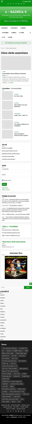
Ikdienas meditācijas (6, 373)
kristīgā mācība (25, 376)
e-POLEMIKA (5, 32)
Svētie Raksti (17, 396)
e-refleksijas (17, 113)
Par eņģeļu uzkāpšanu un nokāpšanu (7, 124)
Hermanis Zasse (21, 408)
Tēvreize (13, 401)
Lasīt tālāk (10, 82)
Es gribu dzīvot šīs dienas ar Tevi (9, 366)
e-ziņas (4, 71)
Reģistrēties (5, 188)
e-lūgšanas (2, 311)
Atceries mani (7, 180)
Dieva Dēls (14, 355)
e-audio (2, 300)
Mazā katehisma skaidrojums (9, 389)
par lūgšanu (5, 391)
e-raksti (2, 325)
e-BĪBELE (13, 32)
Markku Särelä (24, 407)
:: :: (14, 417)
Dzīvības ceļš (5, 363)
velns (19, 401)
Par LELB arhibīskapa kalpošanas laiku (11, 232)
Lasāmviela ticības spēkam (8, 156)
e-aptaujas (2, 297)
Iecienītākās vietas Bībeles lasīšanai (16, 63)
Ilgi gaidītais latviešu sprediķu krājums (11, 153)
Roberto (4, 75)
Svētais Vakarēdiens (6, 396)
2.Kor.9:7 (4, 245)
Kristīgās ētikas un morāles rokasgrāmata (12, 381)
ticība (22, 399)
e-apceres (16, 94)
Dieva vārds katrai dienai (16, 242)
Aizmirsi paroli (6, 189)
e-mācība (2, 314)
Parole (4, 174)
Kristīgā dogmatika (6, 376)
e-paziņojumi (3, 320)
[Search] (30, 32)
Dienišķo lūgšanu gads (21, 353)
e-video (2, 334)
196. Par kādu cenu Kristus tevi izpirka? (16, 42)
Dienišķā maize (5, 355)
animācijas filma (23, 348)
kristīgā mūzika (5, 378)
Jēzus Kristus (17, 373)
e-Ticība (21, 32)
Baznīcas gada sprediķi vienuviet (9, 151)
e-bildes (2, 303)
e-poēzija (2, 322)
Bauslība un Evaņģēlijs (7, 148)
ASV (3, 350)
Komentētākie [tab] (16, 88)
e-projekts (14, 28)
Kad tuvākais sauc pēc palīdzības (7, 105)
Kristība (24, 373)
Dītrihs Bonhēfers (16, 405)
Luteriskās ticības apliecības (8, 159)
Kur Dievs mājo (7, 95)
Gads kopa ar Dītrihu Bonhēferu (9, 368)
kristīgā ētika (5, 384)
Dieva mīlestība (5, 358)
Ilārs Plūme (16, 407)
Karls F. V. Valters (10, 408)
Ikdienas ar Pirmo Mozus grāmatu (10, 371)
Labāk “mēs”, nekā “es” (7, 114)
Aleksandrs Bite (5, 405)
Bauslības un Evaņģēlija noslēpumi (14, 350)
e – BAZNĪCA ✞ (16, 12)
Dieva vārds (14, 358)
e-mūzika (2, 317)
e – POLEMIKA (12, 227)
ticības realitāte (5, 401)
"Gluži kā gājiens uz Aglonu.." (16, 205)
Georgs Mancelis (7, 407)
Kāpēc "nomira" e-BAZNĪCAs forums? (11, 235)
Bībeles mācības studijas (7, 353)
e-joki (1, 309)
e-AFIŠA (10, 37)
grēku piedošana (23, 368)
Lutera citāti (5, 386)
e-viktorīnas (3, 336)
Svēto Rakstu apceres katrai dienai (10, 399)
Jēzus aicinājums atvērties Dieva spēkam (7, 134)
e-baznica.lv (13, 363)
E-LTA (3, 37)
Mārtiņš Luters (21, 389)
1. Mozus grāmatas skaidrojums (9, 348)
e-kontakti (4, 28)
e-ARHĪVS (23, 28)
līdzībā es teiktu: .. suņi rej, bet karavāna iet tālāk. (18, 214)
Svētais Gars (26, 394)
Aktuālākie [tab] (6, 88)
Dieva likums (22, 355)
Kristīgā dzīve (16, 376)
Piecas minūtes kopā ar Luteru (17, 391)
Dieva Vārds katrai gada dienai (9, 361)
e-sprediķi (2, 331)
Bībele (26, 350)
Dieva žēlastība (22, 361)
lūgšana (12, 386)
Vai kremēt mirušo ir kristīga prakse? (10, 230)
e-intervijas (2, 306)
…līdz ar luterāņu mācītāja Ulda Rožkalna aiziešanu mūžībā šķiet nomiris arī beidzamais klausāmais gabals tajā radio (16, 219)
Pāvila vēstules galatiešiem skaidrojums (11, 394)
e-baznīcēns (5, 169)
